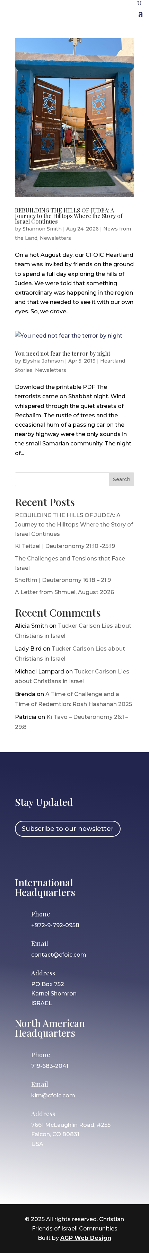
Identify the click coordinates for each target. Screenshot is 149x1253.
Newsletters (55, 238)
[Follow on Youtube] (84, 855)
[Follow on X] (63, 855)
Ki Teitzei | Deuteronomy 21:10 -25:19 (65, 546)
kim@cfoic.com (53, 1095)
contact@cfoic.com (58, 954)
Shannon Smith (42, 229)
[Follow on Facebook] (23, 855)
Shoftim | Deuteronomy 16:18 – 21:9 (63, 580)
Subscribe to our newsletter (68, 829)
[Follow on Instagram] (43, 855)
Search (121, 479)
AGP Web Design (85, 1238)
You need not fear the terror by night (62, 353)
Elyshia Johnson (43, 361)
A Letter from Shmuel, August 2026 (64, 592)
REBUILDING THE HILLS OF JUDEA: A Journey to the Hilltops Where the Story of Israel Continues (69, 216)
